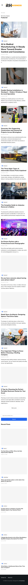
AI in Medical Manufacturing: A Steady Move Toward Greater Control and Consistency (13, 48)
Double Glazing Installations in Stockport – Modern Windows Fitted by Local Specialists (14, 92)
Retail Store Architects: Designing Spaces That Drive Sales (13, 315)
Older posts (14, 408)
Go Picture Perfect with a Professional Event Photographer (13, 242)
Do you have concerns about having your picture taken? (13, 279)
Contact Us (3, 577)
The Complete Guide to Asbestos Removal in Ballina (12, 206)
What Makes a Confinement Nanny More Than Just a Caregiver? (13, 566)
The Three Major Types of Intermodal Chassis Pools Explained (13, 170)
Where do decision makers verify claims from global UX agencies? (12, 480)
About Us (10, 577)
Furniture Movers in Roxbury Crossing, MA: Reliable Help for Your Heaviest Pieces (12, 509)
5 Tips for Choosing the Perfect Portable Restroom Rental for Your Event (13, 391)
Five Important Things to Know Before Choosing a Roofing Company (12, 353)
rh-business (22, 580)
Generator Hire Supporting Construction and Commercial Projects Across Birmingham (11, 130)
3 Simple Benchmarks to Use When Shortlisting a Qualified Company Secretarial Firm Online (14, 538)
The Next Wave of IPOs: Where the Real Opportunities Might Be (11, 451)
